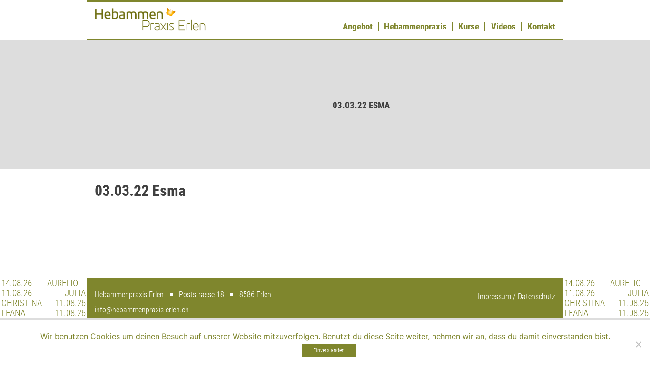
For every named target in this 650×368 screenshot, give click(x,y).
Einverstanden (329, 350)
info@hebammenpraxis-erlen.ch (142, 309)
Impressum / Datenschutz (516, 296)
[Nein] (638, 344)
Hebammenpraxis (415, 26)
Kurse (468, 26)
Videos (503, 26)
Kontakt (541, 26)
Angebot (358, 26)
